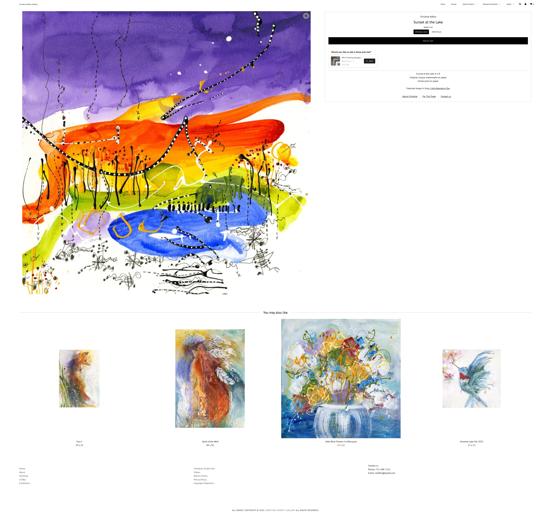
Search (509, 4)
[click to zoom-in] (306, 16)
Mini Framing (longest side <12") (352, 57)
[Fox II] (79, 379)
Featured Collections (490, 4)
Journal (453, 4)
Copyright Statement (204, 483)
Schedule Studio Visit (204, 468)
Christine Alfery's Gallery (28, 4)
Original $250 (421, 32)
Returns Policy (200, 475)
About (22, 472)
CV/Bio (22, 479)
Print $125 (436, 32)
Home (443, 4)
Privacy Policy (200, 479)
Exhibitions (24, 483)
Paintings (23, 475)
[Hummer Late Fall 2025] (472, 379)
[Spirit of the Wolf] (210, 379)
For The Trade (429, 96)
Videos (197, 472)
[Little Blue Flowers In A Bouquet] (341, 379)
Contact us (446, 96)
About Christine (468, 4)
